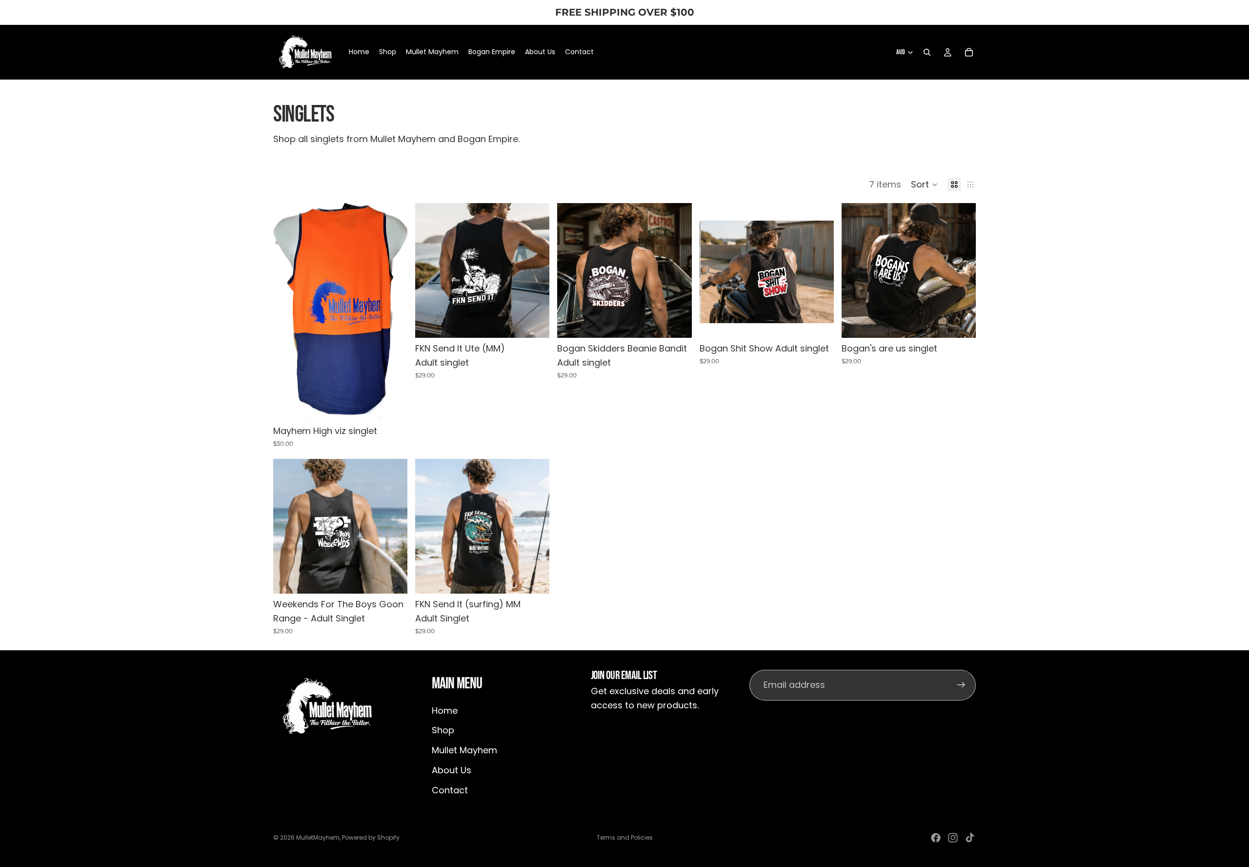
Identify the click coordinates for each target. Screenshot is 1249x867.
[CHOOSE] (392, 405)
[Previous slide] (429, 270)
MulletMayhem (318, 837)
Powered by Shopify (371, 837)
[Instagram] (953, 838)
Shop (443, 730)
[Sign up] (961, 685)
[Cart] (969, 52)
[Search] (927, 52)
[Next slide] (534, 270)
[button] (924, 184)
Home (445, 710)
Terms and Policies (625, 837)
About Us (451, 770)
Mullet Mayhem (464, 750)
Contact (450, 790)
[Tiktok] (970, 838)
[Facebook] (936, 838)
